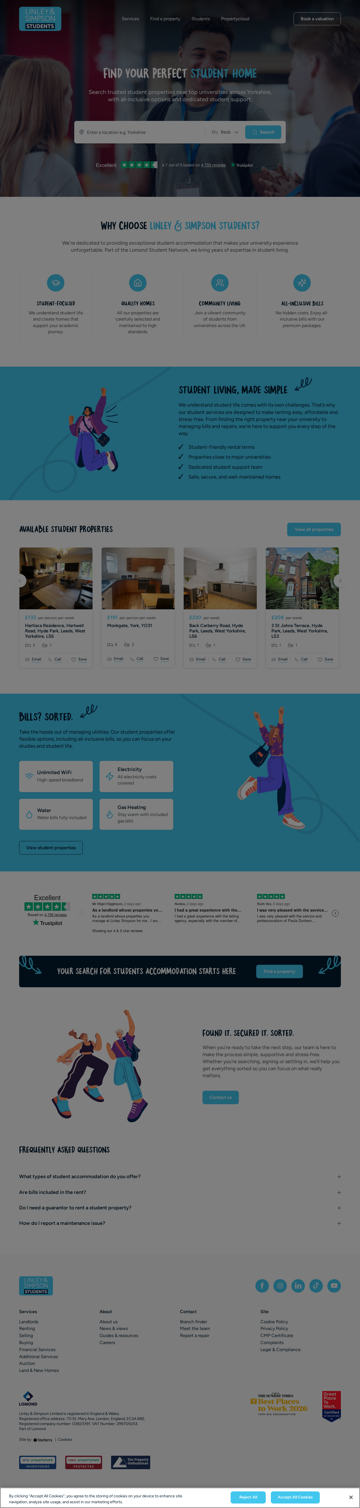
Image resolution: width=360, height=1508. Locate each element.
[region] (180, 1497)
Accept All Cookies (295, 1497)
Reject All (248, 1497)
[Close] (351, 1497)
